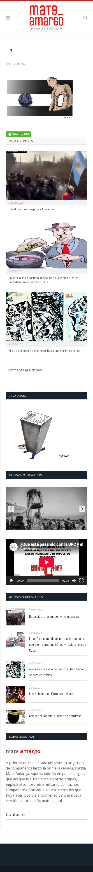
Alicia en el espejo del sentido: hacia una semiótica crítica (44, 351)
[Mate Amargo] (46, 16)
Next (82, 509)
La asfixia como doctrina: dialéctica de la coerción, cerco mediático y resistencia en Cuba (43, 280)
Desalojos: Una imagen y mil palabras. (32, 209)
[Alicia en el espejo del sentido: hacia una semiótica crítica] (46, 319)
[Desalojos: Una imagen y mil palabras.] (46, 178)
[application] (46, 562)
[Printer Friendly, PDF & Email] (18, 133)
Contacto (15, 814)
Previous (11, 509)
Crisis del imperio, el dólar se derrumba (55, 715)
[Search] (85, 17)
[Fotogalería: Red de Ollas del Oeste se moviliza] (46, 508)
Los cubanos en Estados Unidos (51, 693)
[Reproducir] (11, 580)
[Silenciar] (74, 580)
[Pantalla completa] (81, 580)
